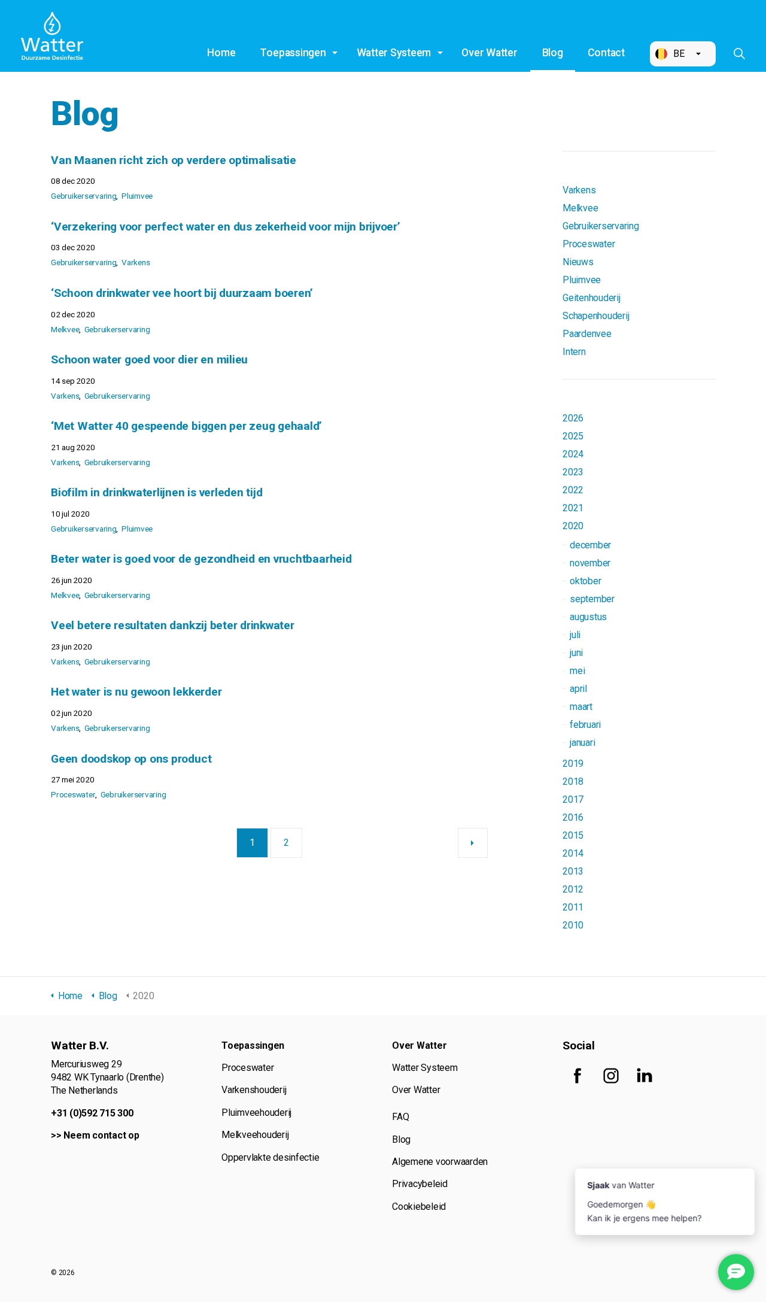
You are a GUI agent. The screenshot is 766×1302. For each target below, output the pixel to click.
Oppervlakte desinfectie (270, 1157)
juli (575, 635)
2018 (573, 781)
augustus (588, 617)
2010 (573, 925)
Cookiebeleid (419, 1206)
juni (576, 652)
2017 (573, 799)
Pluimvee (137, 196)
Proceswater (73, 794)
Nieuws (578, 262)
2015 (573, 835)
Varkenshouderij (253, 1089)
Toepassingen (293, 53)
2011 (573, 907)
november (590, 563)
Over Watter (489, 53)
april (578, 688)
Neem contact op (101, 1135)
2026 (573, 418)
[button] (683, 53)
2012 (573, 889)
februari (585, 724)
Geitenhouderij (592, 298)
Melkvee (65, 329)
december (590, 545)
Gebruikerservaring (84, 196)
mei (577, 670)
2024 (573, 454)
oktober (585, 581)
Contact (606, 53)
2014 (573, 853)
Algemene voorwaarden (440, 1161)
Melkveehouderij (254, 1134)
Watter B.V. (52, 36)
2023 (573, 472)
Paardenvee (587, 333)
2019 (573, 763)
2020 (573, 526)
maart (581, 706)
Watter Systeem (394, 53)
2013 (573, 871)
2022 (573, 490)
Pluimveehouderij (256, 1112)
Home (221, 53)
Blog (552, 53)
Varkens (135, 262)
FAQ (400, 1116)
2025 (573, 436)
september (592, 599)
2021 (573, 508)
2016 (573, 817)
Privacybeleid (420, 1183)
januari (582, 742)
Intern (574, 351)
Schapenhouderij (596, 315)
